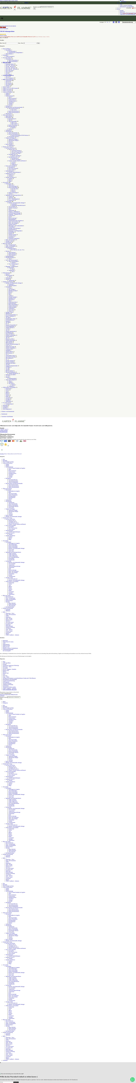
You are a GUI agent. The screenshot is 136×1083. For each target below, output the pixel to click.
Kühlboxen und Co (10, 173)
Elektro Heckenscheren (13, 112)
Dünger (7, 465)
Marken (7, 633)
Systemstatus (6, 685)
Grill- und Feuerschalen (16, 151)
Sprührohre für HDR (10, 363)
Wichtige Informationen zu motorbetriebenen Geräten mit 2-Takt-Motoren (19, 678)
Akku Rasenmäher (12, 121)
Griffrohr (10, 295)
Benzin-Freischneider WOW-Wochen (19, 135)
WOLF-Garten (9, 619)
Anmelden (5, 1060)
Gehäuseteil (11, 308)
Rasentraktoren (11, 118)
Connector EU (9, 349)
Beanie (7, 393)
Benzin (7, 274)
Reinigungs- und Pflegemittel (15, 230)
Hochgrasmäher (12, 126)
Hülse (9, 300)
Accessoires (8, 397)
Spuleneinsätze (9, 336)
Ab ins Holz (5, 182)
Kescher (10, 104)
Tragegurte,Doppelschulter (12, 365)
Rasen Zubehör (9, 144)
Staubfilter (8, 350)
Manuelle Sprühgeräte (11, 372)
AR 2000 (8, 317)
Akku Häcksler (11, 252)
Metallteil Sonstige (12, 290)
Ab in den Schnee (10, 622)
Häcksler (8, 251)
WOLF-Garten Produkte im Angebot (16, 468)
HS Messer (8, 367)
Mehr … (5, 612)
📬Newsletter (123, 1)
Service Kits (11, 309)
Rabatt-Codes (6, 670)
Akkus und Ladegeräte (11, 379)
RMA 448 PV (14, 123)
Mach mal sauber (6, 243)
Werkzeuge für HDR (10, 374)
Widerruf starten (6, 645)
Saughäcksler (11, 270)
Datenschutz (8, 694)
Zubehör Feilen (11, 224)
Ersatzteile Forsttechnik (13, 238)
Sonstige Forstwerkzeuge (14, 228)
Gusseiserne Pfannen (16, 150)
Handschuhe (8, 388)
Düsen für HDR (9, 334)
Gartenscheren (11, 472)
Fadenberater (4, 414)
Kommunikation (12, 229)
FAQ (4, 674)
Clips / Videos (6, 677)
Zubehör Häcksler (10, 327)
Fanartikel (8, 400)
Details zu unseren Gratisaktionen (10, 648)
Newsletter (5, 668)
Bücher (10, 179)
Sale (4, 459)
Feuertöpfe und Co (12, 154)
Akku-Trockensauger (13, 261)
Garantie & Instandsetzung (9, 680)
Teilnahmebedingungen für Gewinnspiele (8, 650)
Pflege (9, 181)
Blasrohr (10, 292)
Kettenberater (11, 559)
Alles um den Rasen (7, 115)
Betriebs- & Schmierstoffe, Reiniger (16, 202)
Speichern (16, 1082)
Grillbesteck (14, 164)
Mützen (7, 392)
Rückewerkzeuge (12, 218)
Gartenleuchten (9, 404)
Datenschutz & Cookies (8, 641)
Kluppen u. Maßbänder (13, 211)
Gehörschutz (11, 215)
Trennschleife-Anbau (10, 355)
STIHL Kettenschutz (13, 556)
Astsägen (10, 475)
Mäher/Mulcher (9, 116)
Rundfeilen (10, 237)
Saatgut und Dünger (10, 137)
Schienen (10, 196)
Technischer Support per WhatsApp (11, 665)
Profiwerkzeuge (6, 272)
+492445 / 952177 (4, 429)
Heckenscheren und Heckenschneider (14, 107)
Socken (7, 390)
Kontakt (4, 664)
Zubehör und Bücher (10, 177)
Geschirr (13, 162)
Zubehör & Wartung (10, 627)
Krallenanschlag (12, 307)
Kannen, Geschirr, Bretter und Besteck (17, 160)
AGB (4, 643)
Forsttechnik (8, 201)
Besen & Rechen (12, 470)
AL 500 (7, 368)
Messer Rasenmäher (12, 304)
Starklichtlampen (9, 171)
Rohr (9, 293)
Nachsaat (10, 143)
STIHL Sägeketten (12, 554)
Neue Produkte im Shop (8, 461)
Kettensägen (8, 183)
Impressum (5, 640)
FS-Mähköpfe (9, 332)
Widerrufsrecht (6, 644)
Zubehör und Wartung (8, 281)
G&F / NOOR (9, 618)
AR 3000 (8, 322)
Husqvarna (8, 617)
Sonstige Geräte (9, 241)
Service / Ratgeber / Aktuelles (9, 669)
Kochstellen (11, 167)
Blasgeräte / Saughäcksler (11, 266)
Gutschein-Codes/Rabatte (7, 416)
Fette (9, 209)
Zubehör (13, 127)
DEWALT (8, 621)
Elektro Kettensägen (13, 192)
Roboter (10, 129)
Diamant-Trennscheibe (11, 325)
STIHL (7, 615)
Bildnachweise (6, 647)
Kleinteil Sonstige (12, 297)
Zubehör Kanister (12, 234)
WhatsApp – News (10, 613)
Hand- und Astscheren (13, 222)
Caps (7, 391)
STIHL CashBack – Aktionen (12, 635)
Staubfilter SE (11, 298)
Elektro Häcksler (12, 253)
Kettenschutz (11, 200)
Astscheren (10, 474)
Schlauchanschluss (12, 302)
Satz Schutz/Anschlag (10, 356)
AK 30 (7, 337)
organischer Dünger (12, 139)
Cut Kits (7, 328)
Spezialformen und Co (13, 157)
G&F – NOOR (9, 629)
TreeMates (5, 407)
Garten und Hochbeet (7, 463)
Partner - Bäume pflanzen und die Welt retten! (11, 453)
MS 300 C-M (14, 188)
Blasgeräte (10, 267)
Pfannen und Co (12, 149)
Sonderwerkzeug (12, 306)
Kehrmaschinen (9, 247)
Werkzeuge (8, 278)
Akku (9, 258)
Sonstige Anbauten (10, 360)
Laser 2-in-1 (8, 345)
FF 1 (7, 323)
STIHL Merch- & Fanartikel (9, 387)
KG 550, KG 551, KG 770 (17, 250)
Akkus (9, 381)
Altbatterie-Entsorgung (8, 684)
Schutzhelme (11, 227)
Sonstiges (8, 398)
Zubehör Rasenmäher (10, 340)
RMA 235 (13, 122)
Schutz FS (10, 311)
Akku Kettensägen (12, 186)
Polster (10, 288)
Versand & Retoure (7, 683)
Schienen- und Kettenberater (7, 411)
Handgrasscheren (12, 473)
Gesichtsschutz (11, 236)
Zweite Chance (9, 631)
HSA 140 (13, 109)
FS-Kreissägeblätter (10, 326)
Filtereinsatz (11, 299)
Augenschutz (11, 210)
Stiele (9, 469)
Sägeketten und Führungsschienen (13, 195)
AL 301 (7, 376)
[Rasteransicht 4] (119, 22)
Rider (9, 120)
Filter (38, 43)
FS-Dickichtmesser (10, 320)
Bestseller (5, 460)
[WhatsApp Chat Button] (132, 1079)
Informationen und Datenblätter (10, 679)
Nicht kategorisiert (7, 409)
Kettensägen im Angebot (14, 543)
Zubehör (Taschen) (12, 208)
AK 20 (7, 330)
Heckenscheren (9, 275)
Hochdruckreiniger (10, 257)
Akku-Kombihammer (13, 482)
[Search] (34, 9)
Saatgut (7, 464)
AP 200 (7, 364)
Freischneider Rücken (13, 136)
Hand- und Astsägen (13, 223)
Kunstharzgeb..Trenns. (11, 318)
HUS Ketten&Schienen (13, 557)
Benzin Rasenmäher (12, 125)
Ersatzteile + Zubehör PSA (14, 214)
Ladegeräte (10, 386)
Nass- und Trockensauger (11, 260)
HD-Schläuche (9, 358)
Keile (9, 216)
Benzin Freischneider (13, 134)
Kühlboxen (11, 174)
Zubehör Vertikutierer (10, 348)
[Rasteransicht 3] (116, 22)
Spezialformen (14, 158)
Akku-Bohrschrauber (13, 481)
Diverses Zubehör (10, 362)
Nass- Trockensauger (10, 244)
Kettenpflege (11, 232)
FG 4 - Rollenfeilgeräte (13, 199)
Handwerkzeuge (9, 467)
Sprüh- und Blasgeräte (11, 246)
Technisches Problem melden (9, 687)
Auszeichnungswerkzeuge (14, 213)
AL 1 (7, 359)
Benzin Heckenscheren (13, 111)
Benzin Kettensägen (12, 187)
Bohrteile (8, 321)
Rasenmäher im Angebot (14, 491)
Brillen (7, 396)
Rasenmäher (8, 117)
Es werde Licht (6, 402)
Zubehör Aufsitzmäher (11, 335)
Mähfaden (8, 313)
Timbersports (8, 401)
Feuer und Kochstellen (11, 165)
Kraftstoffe (13, 204)
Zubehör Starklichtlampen (14, 172)
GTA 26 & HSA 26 (12, 479)
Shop (4, 661)
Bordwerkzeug (11, 303)
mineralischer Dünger (13, 140)
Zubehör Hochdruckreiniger (12, 344)
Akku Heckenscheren (13, 108)
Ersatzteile (8, 286)
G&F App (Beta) (6, 663)
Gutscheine (5, 406)
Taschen (7, 395)
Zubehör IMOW (9, 351)
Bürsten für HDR (9, 339)
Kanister (10, 233)
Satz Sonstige (11, 289)
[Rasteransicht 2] (113, 22)
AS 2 (7, 354)
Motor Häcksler (12, 255)
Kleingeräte (8, 106)
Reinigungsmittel (9, 256)
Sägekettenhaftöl (12, 285)
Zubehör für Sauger (10, 346)
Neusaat (10, 141)
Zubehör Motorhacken (11, 331)
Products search (37, 7)
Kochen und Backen (10, 148)
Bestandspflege (11, 219)
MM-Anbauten (9, 342)
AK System (11, 383)
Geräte (12, 265)
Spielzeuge (5, 405)
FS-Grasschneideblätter (11, 314)
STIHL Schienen (12, 553)
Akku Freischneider (12, 132)
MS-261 (13, 190)
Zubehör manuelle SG (13, 373)
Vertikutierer (8, 130)
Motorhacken (9, 113)
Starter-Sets (11, 185)
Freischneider (9, 131)
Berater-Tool (5, 673)
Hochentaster (9, 242)
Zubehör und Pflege (15, 153)
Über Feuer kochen (12, 168)
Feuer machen (11, 169)
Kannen (13, 163)
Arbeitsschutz (11, 280)
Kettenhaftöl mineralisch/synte (18, 205)
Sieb (9, 294)
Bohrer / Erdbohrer (10, 316)
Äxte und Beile (11, 206)
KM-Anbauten (9, 353)
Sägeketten (10, 197)
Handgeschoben (12, 248)
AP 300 (7, 369)
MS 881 (13, 191)
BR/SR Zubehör (9, 370)
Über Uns (5, 675)
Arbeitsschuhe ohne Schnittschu (15, 220)
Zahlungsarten (6, 682)
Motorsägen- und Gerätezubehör (15, 225)
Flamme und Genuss (7, 146)
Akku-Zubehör (9, 341)
